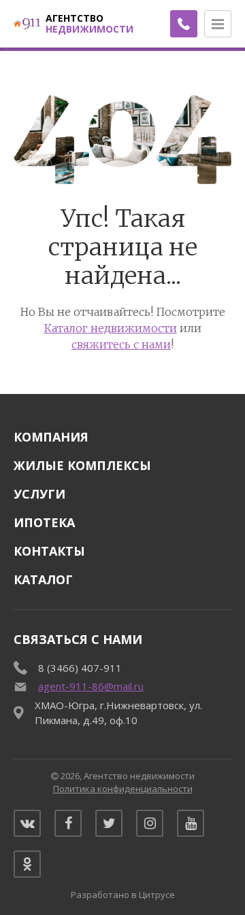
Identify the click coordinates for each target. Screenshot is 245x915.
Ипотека (44, 522)
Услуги (39, 494)
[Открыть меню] (217, 23)
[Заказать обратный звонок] (183, 23)
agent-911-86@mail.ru (91, 686)
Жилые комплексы (82, 465)
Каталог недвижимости (110, 328)
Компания (51, 437)
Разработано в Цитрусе (123, 895)
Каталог (43, 579)
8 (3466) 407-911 (80, 668)
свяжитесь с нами (121, 344)
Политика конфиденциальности (123, 789)
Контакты (49, 551)
